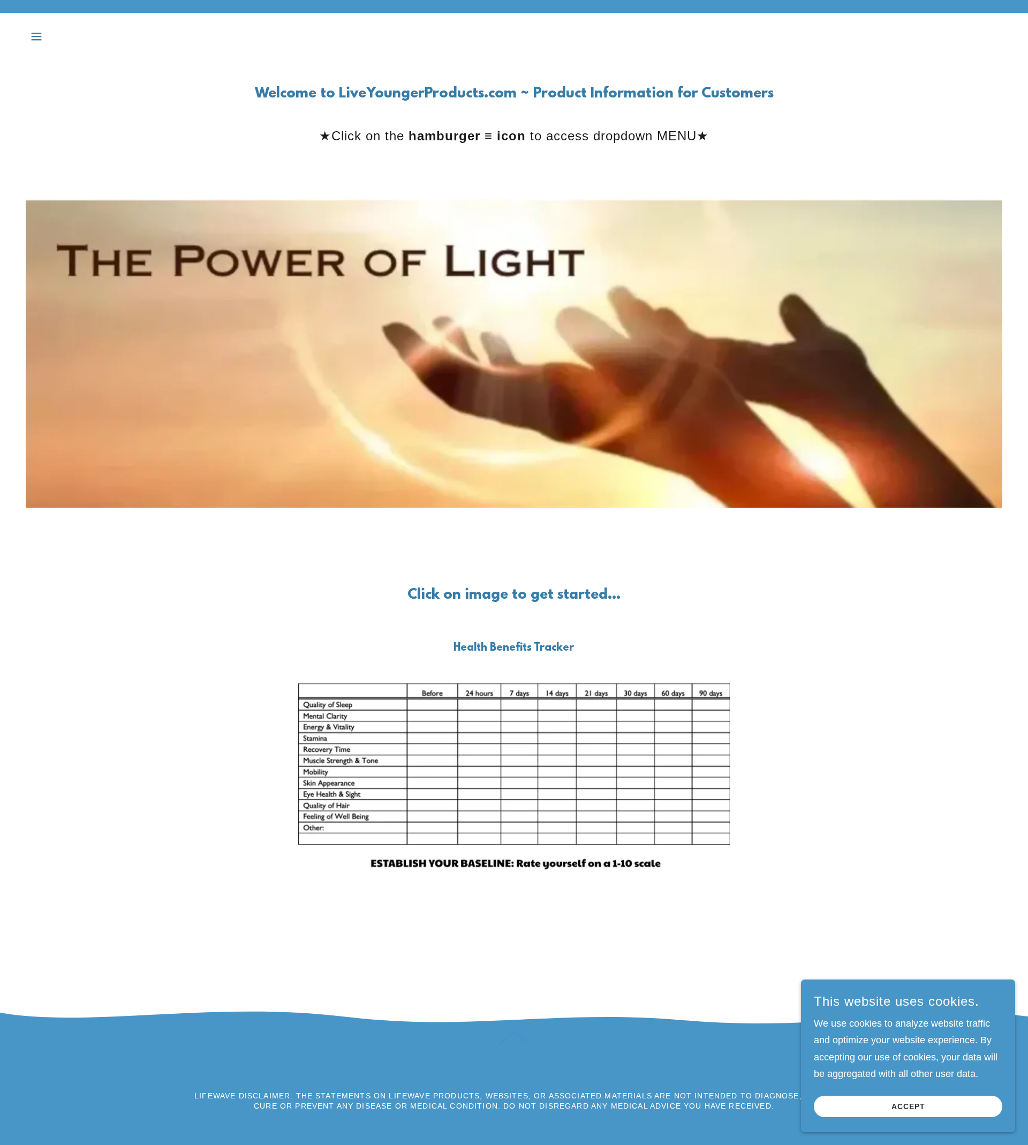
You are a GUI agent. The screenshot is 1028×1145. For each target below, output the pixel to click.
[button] (36, 36)
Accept (908, 1106)
